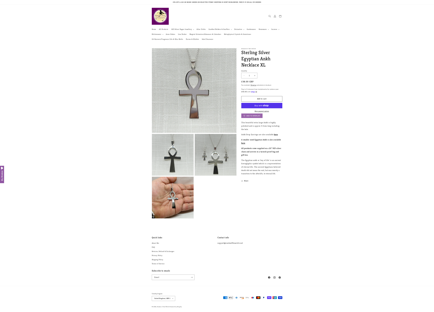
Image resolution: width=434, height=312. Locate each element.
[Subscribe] (191, 277)
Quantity (244, 71)
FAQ (153, 247)
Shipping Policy (157, 260)
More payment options (262, 111)
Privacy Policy (157, 255)
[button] (182, 29)
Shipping (253, 85)
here (276, 134)
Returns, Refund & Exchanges (163, 251)
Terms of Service (158, 264)
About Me (155, 243)
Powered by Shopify (176, 306)
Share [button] (246, 181)
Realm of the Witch (163, 306)
